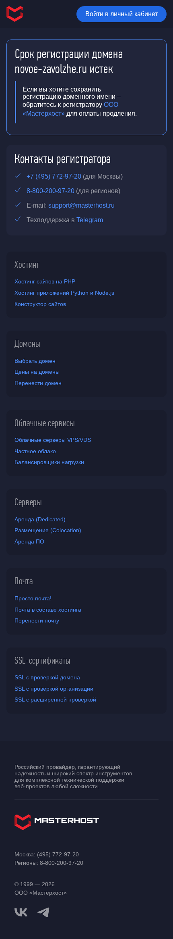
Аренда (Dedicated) (40, 519)
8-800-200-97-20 (50, 190)
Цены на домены (37, 372)
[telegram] (43, 912)
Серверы (28, 502)
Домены (27, 343)
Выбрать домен (35, 361)
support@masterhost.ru (81, 205)
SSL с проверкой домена (47, 677)
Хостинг (27, 264)
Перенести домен (38, 383)
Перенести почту (36, 620)
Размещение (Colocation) (47, 530)
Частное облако (35, 451)
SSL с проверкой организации (53, 688)
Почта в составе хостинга (47, 609)
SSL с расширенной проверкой (55, 699)
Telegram (89, 220)
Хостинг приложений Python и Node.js (64, 292)
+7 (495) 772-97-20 (54, 176)
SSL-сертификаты (42, 660)
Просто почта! (32, 598)
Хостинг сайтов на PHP (44, 281)
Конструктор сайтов (40, 304)
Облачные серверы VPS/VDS (52, 440)
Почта (23, 581)
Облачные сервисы (44, 423)
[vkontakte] (20, 912)
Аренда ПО (29, 541)
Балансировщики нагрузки (49, 462)
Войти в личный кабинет (121, 13)
